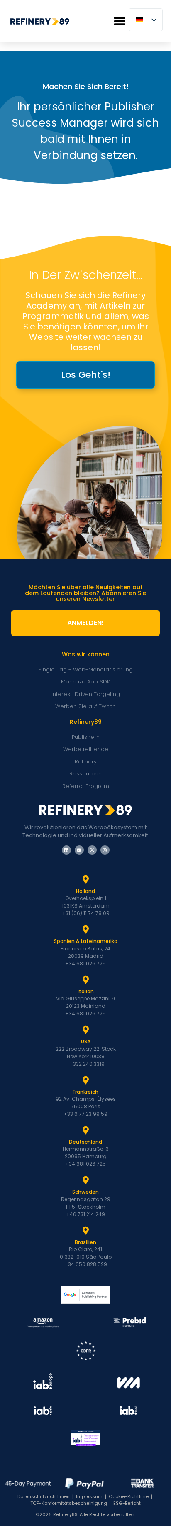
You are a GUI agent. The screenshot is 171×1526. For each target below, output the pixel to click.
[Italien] (85, 980)
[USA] (85, 1030)
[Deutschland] (85, 1130)
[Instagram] (105, 850)
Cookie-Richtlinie (129, 1496)
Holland (85, 891)
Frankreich (85, 1091)
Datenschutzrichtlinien (43, 1496)
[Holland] (85, 879)
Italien (86, 991)
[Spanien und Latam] (85, 929)
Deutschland (85, 1141)
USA (85, 1041)
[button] (119, 21)
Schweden (85, 1191)
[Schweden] (85, 1180)
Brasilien (85, 1242)
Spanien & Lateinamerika (85, 941)
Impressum (89, 1496)
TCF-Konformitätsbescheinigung (68, 1503)
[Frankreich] (85, 1080)
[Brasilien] (85, 1231)
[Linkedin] (66, 850)
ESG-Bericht (127, 1503)
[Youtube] (79, 850)
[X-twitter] (92, 850)
